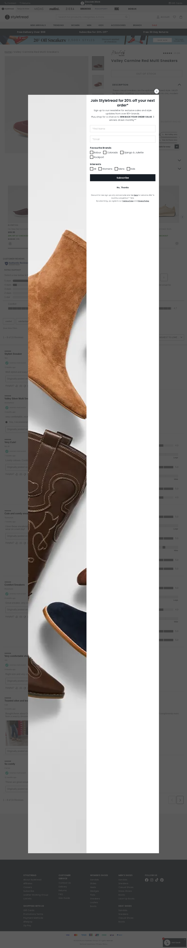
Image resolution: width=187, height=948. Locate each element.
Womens (107, 169)
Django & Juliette (134, 152)
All (95, 169)
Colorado (112, 152)
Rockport (99, 157)
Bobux (97, 152)
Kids (133, 169)
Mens (121, 169)
